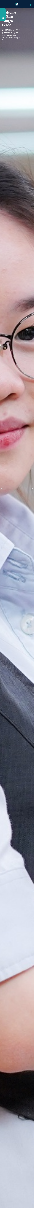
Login (3, 10)
